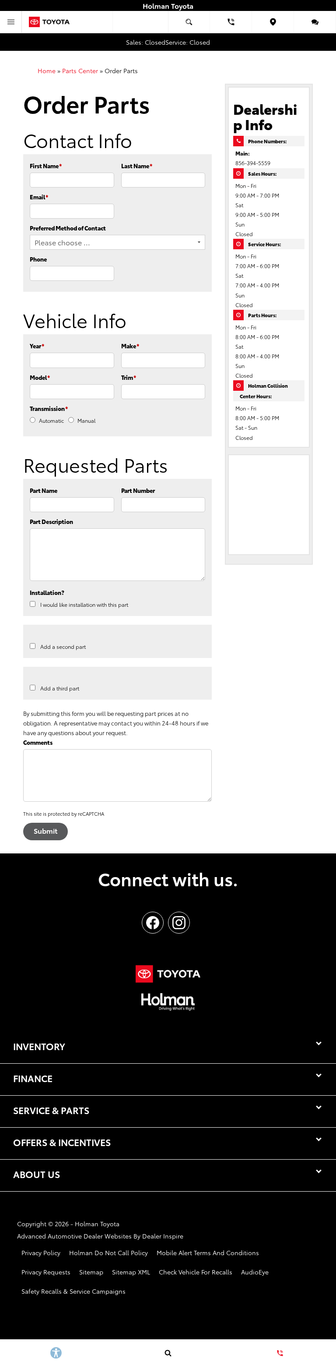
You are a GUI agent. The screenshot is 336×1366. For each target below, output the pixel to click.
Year (37, 346)
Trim (128, 377)
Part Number (138, 490)
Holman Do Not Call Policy (108, 1252)
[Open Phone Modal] (231, 22)
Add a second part (63, 646)
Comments (37, 742)
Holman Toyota (97, 1223)
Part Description (51, 521)
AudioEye (255, 1271)
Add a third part (59, 688)
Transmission (49, 408)
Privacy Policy (40, 1252)
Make (130, 346)
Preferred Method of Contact (68, 228)
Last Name (136, 166)
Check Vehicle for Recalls (195, 1271)
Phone (38, 259)
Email (39, 197)
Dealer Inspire (162, 1236)
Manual (86, 420)
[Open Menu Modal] (11, 22)
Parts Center (80, 70)
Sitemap (91, 1271)
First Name (46, 166)
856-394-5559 (252, 162)
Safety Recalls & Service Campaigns (73, 1291)
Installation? (47, 592)
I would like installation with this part (84, 604)
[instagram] (179, 923)
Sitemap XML (131, 1271)
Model (40, 377)
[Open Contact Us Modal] (280, 1353)
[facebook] (153, 923)
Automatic (51, 420)
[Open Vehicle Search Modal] (189, 22)
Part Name (43, 490)
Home (47, 70)
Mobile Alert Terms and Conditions (208, 1252)
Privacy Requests (45, 1271)
